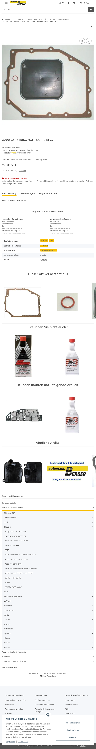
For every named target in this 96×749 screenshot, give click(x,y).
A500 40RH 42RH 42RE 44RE (16, 559)
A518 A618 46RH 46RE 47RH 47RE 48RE (21, 568)
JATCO (6, 615)
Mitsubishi (8, 629)
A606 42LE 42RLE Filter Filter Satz (25, 150)
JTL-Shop (83, 746)
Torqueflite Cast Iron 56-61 (16, 531)
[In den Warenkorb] (4, 34)
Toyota (7, 624)
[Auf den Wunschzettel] (89, 41)
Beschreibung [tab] (9, 193)
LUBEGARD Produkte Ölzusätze (15, 661)
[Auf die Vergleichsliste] (82, 41)
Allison (7, 647)
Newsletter (9, 704)
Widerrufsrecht (71, 704)
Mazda (7, 642)
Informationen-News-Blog (15, 700)
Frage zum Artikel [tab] (48, 193)
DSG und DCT (9, 513)
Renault (7, 619)
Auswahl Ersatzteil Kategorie (14, 652)
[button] (68, 2)
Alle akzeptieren (73, 723)
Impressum (10, 741)
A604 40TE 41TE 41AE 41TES (16, 541)
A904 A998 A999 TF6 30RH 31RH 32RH (20, 554)
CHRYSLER (44, 246)
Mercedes (8, 605)
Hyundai (7, 633)
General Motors (10, 517)
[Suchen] (91, 9)
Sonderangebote (9, 503)
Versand (22, 170)
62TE (7, 550)
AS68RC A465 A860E (13, 587)
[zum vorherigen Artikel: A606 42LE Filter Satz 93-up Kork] (86, 26)
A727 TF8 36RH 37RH (13, 564)
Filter (51, 240)
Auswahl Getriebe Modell (12, 507)
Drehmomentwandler (14, 709)
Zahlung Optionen (42, 700)
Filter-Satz (44, 240)
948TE (7, 582)
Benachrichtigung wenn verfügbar (45, 710)
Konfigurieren (73, 730)
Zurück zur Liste (10, 19)
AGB (66, 709)
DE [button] (60, 2)
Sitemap (8, 713)
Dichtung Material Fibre (48, 250)
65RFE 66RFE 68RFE (13, 578)
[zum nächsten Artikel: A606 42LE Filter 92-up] (91, 26)
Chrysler (7, 527)
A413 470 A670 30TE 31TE (15, 536)
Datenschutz (23, 741)
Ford (6, 522)
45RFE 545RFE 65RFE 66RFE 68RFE (19, 573)
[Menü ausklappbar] (6, 1)
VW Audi (7, 601)
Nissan (7, 638)
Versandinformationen (44, 704)
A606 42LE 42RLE (12, 545)
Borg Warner (9, 610)
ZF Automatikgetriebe (13, 596)
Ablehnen (73, 737)
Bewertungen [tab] (27, 193)
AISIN (6, 592)
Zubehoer (6, 656)
